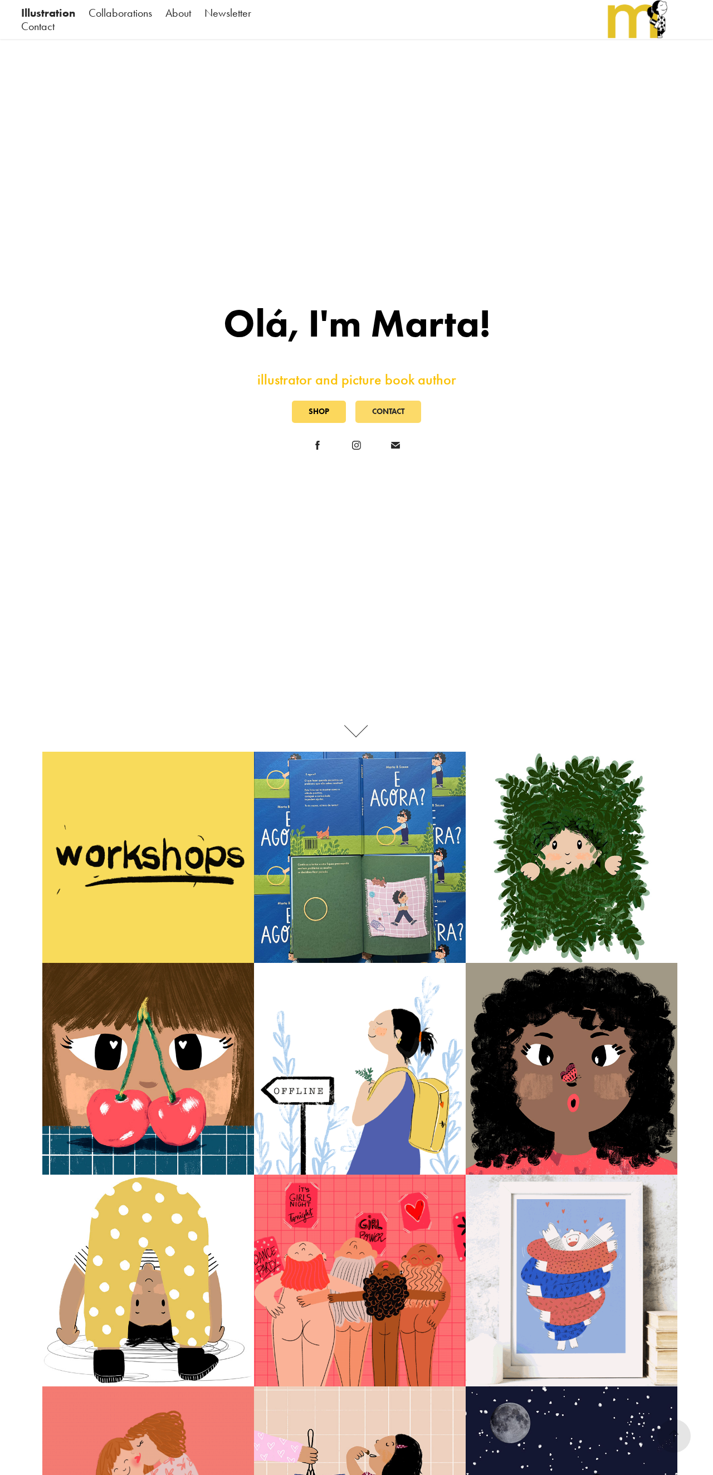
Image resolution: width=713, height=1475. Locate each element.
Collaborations (120, 13)
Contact (38, 26)
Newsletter (227, 13)
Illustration (48, 13)
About (178, 13)
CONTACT (388, 411)
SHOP (319, 411)
